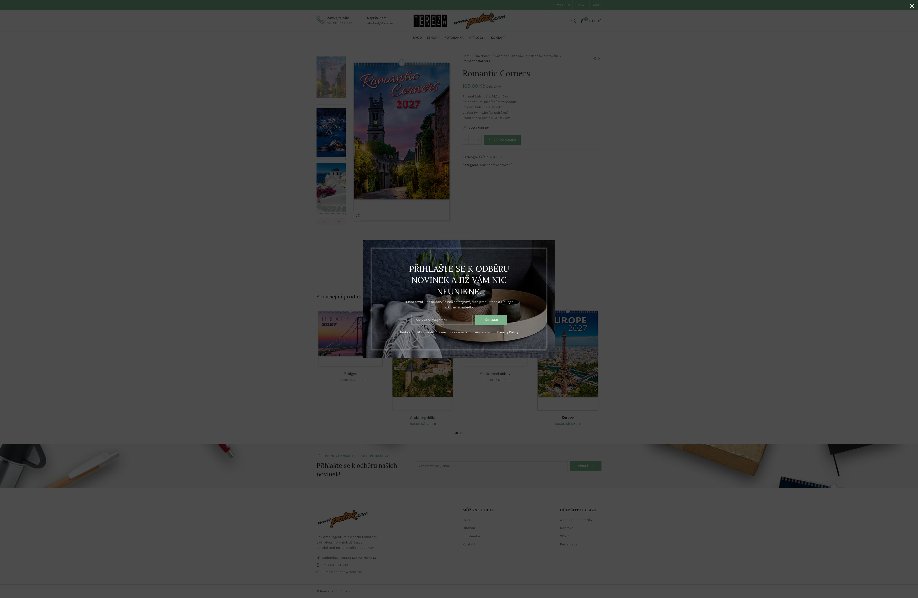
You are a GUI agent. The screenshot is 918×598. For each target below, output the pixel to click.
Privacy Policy (507, 332)
